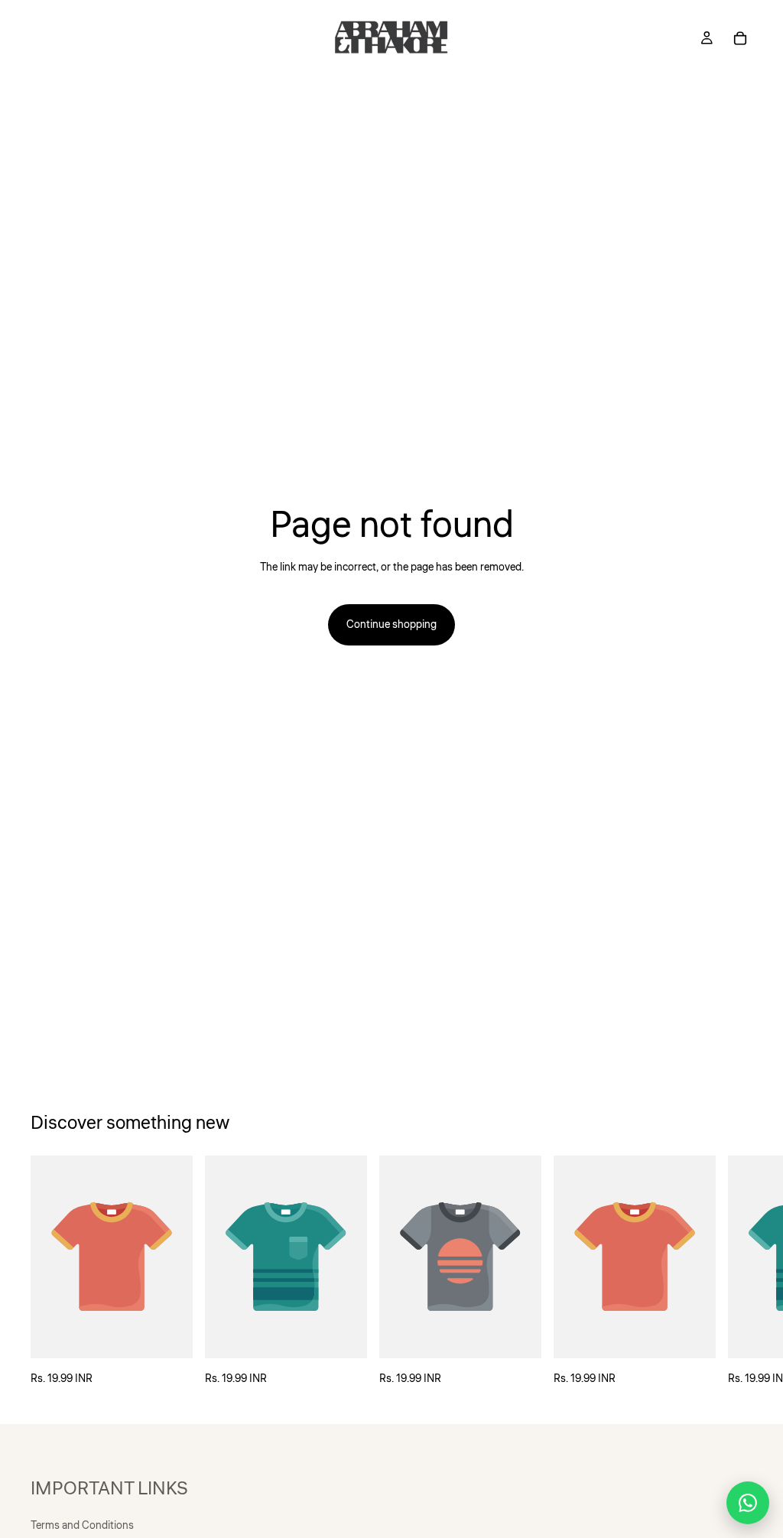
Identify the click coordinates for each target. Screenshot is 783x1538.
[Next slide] (735, 1271)
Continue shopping (391, 624)
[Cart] (740, 38)
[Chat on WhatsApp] (747, 1502)
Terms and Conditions (82, 1525)
